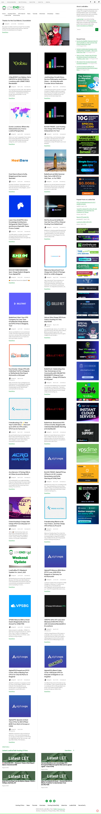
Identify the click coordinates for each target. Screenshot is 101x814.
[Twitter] (99, 2)
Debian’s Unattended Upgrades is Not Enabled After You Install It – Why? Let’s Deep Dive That (87, 50)
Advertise (48, 2)
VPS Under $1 (21, 13)
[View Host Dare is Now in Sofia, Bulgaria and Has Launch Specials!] (20, 171)
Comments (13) (12, 731)
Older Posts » (5, 746)
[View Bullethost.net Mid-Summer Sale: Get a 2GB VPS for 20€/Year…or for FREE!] (55, 171)
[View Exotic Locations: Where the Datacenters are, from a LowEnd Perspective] (20, 123)
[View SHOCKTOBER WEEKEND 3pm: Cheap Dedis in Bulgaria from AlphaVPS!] (20, 266)
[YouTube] (94, 2)
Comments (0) (21, 23)
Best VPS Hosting (22, 2)
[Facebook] (90, 2)
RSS (58, 811)
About (2, 2)
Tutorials (35, 13)
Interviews (42, 13)
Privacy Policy (52, 811)
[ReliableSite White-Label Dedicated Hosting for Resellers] (88, 112)
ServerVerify (16, 15)
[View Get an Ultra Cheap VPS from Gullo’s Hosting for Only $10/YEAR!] (55, 314)
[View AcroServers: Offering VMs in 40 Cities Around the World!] (20, 469)
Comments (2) (62, 181)
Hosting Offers (12, 13)
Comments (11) (63, 679)
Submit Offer (32, 2)
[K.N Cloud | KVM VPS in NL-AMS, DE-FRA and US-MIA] (88, 194)
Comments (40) (47, 530)
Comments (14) (27, 86)
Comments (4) (63, 86)
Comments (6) (63, 432)
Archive (38, 811)
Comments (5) (63, 134)
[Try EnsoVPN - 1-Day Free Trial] (88, 174)
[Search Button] (96, 29)
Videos (57, 13)
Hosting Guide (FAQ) (11, 2)
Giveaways (50, 13)
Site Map (62, 811)
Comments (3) (27, 477)
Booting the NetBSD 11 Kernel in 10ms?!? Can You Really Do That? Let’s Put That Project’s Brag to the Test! (87, 42)
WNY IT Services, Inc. (59, 809)
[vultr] (88, 92)
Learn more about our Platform (85, 25)
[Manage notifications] (97, 811)
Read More (5, 32)
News (28, 13)
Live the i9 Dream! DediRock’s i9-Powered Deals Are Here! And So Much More (87, 68)
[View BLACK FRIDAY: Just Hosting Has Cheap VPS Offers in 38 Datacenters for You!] (55, 123)
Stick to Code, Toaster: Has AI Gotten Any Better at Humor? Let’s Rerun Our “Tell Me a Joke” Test (87, 57)
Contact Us (44, 811)
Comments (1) (27, 329)
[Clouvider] (88, 133)
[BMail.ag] (88, 153)
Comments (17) (27, 529)
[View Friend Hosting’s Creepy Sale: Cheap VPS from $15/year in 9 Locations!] (20, 518)
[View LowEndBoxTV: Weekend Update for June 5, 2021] (20, 567)
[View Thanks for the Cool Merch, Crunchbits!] (54, 49)
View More (68, 750)
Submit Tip (40, 2)
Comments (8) (27, 231)
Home (4, 13)
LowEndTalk (7, 15)
